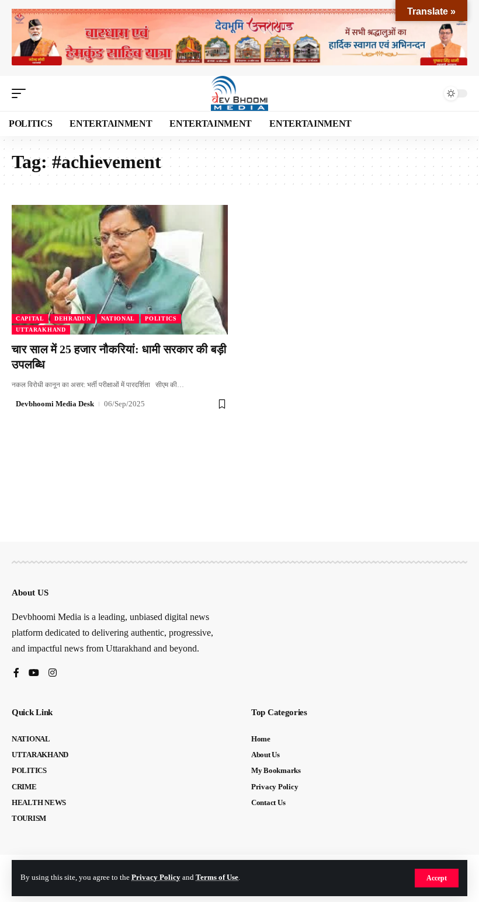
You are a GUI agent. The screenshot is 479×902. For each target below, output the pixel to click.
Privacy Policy (156, 877)
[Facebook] (16, 673)
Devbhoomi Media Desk (55, 403)
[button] (437, 878)
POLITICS (161, 318)
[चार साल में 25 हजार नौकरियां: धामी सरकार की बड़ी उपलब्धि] (120, 270)
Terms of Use (217, 877)
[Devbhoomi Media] (239, 93)
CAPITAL (30, 318)
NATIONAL (118, 318)
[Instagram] (52, 673)
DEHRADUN (72, 318)
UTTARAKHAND (41, 329)
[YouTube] (34, 673)
